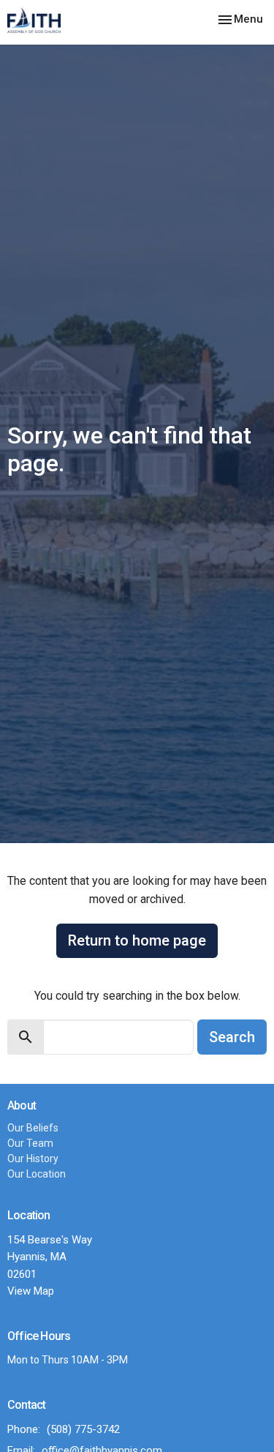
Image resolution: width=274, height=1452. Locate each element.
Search (232, 1037)
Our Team (30, 1143)
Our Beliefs (32, 1128)
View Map (30, 1291)
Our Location (36, 1174)
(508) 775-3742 (83, 1429)
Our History (32, 1158)
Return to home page (137, 940)
